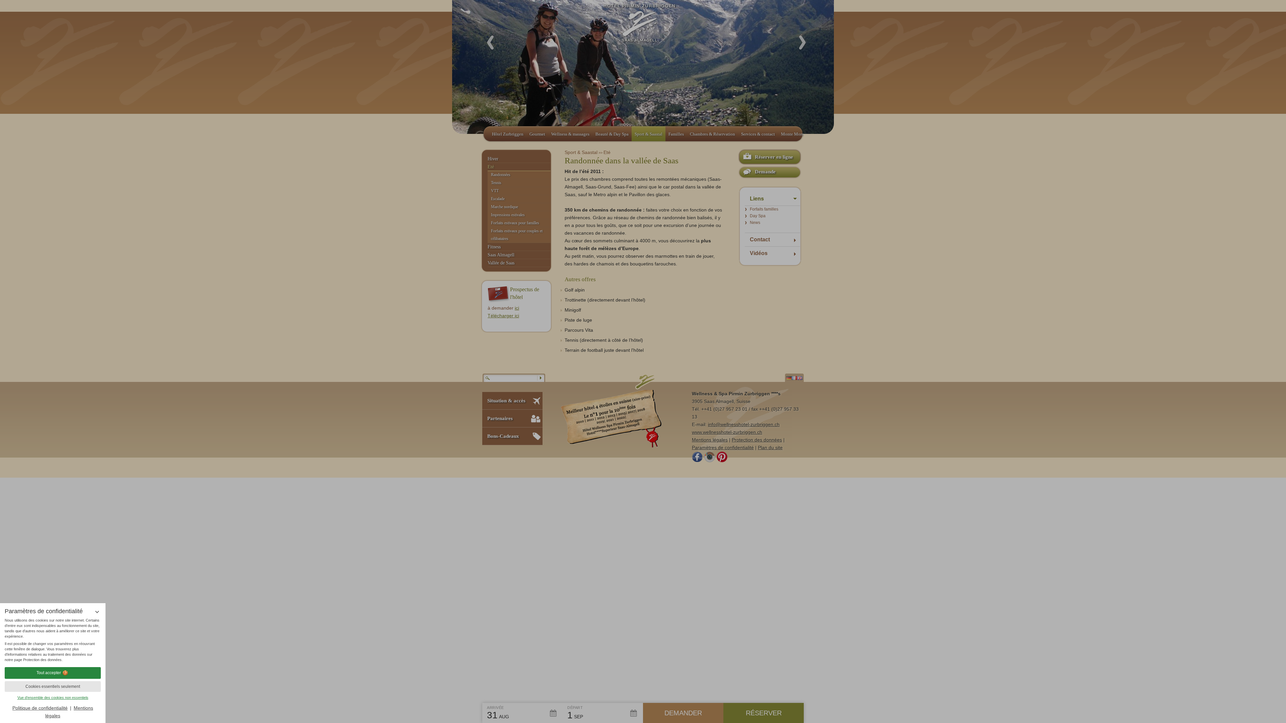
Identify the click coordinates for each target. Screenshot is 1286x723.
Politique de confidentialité (40, 708)
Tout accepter (49, 672)
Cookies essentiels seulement (52, 686)
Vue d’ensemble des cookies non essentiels (52, 698)
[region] (53, 640)
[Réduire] (96, 611)
